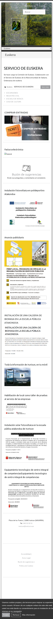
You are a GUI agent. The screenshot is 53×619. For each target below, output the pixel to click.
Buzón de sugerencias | (26, 562)
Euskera (9, 87)
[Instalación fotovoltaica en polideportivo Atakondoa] (26, 199)
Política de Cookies (26, 566)
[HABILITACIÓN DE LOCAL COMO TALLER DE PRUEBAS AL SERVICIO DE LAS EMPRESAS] (16, 404)
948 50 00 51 (27, 523)
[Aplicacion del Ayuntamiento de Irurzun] (17, 369)
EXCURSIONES (12, 93)
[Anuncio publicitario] (26, 242)
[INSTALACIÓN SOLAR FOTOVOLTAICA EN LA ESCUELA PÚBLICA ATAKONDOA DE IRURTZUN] (26, 433)
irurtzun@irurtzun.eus (26, 526)
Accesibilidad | (26, 554)
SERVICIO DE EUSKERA (23, 68)
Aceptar (6, 615)
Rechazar (16, 615)
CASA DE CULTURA (13, 102)
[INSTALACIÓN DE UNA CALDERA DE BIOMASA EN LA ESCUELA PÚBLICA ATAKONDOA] (26, 327)
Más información (28, 615)
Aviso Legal (26, 558)
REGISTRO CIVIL (12, 96)
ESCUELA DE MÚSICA (14, 99)
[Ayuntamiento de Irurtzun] (16, 30)
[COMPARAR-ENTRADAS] (26, 117)
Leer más (45, 87)
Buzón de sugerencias (26, 174)
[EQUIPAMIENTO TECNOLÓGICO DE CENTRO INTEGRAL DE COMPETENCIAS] (26, 482)
